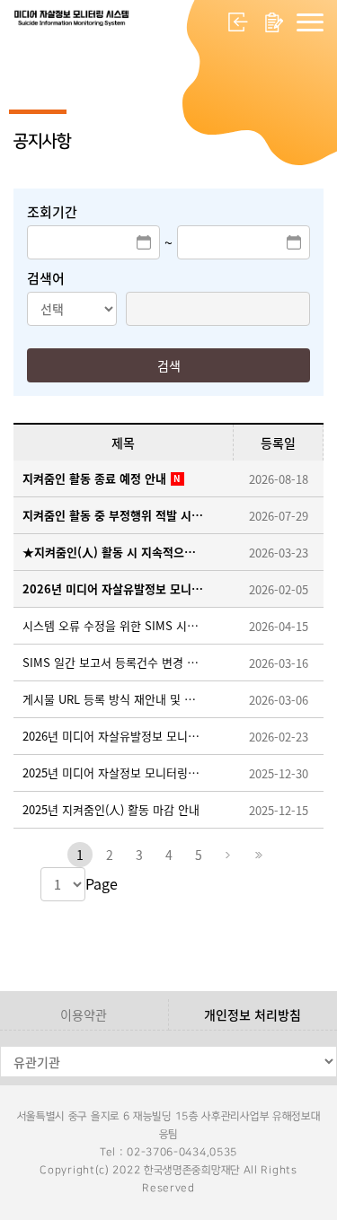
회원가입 (274, 22)
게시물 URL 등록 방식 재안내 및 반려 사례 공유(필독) (114, 698)
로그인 (238, 22)
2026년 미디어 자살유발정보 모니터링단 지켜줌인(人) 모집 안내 (114, 588)
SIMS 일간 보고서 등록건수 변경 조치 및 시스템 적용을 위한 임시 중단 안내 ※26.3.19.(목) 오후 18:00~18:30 (114, 662)
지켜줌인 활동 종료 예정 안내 (94, 478)
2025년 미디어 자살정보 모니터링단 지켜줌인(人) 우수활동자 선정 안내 (114, 772)
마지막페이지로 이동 (257, 854)
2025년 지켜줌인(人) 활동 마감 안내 (111, 809)
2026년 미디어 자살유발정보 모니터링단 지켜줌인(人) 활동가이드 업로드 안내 (114, 735)
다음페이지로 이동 (228, 854)
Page (101, 883)
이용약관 (83, 1014)
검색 (169, 365)
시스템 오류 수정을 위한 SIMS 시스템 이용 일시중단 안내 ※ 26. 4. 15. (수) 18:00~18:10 (114, 625)
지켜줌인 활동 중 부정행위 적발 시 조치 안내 (114, 514)
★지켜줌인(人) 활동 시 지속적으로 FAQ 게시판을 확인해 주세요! (114, 551)
